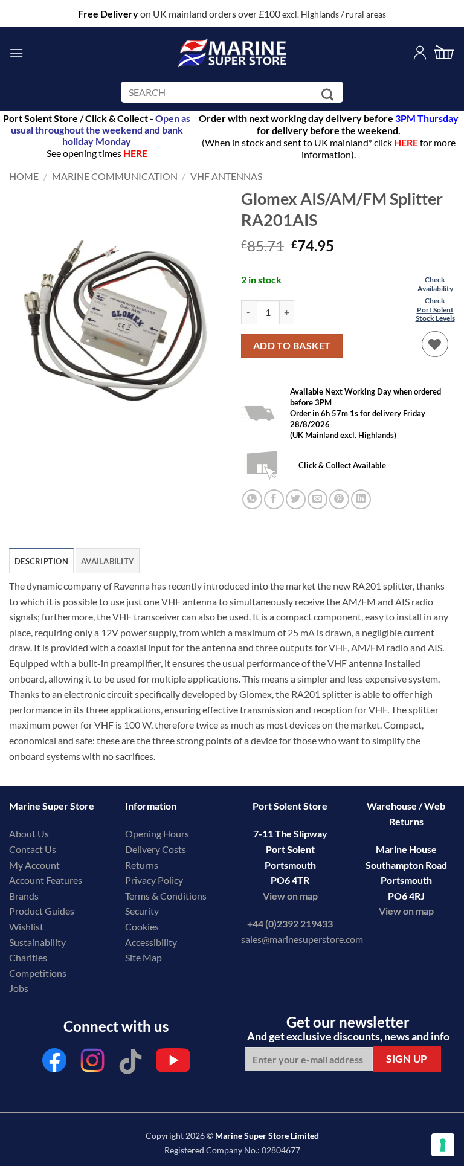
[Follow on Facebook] (54, 1063)
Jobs (18, 988)
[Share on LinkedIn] (361, 499)
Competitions (37, 973)
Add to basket (292, 345)
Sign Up (407, 1058)
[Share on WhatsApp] (252, 499)
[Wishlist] (435, 344)
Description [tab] (41, 561)
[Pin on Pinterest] (339, 499)
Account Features (45, 880)
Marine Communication (115, 176)
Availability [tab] (107, 561)
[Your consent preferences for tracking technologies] (442, 1144)
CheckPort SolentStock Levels (435, 309)
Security (142, 910)
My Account (34, 865)
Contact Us (32, 849)
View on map (290, 895)
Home (24, 176)
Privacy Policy (154, 880)
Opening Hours (157, 833)
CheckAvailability (435, 283)
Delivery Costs (155, 849)
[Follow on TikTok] (130, 1063)
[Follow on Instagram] (92, 1063)
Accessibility (151, 942)
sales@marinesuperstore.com (302, 939)
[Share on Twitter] (296, 499)
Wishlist (26, 926)
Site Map (143, 957)
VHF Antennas (226, 176)
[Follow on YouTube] (173, 1063)
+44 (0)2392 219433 (290, 923)
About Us (29, 833)
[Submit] (329, 94)
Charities (29, 957)
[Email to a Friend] (317, 499)
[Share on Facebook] (274, 499)
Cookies (142, 926)
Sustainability (37, 942)
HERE (406, 142)
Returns (141, 865)
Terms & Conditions (166, 895)
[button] (16, 53)
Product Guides (41, 910)
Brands (24, 895)
